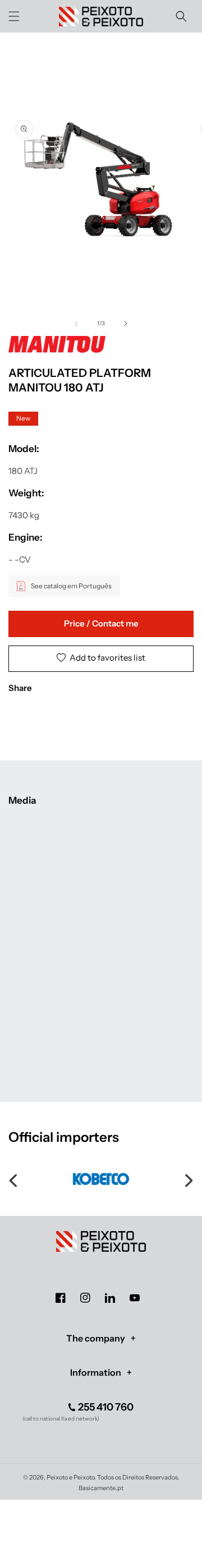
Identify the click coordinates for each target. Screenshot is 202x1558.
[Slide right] (125, 323)
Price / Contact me (101, 623)
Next (188, 1178)
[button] (14, 16)
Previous (14, 1178)
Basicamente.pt (101, 1488)
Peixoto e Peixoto (70, 1477)
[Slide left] (76, 323)
